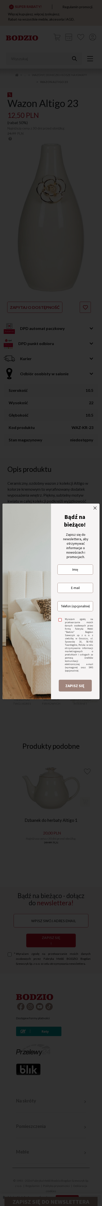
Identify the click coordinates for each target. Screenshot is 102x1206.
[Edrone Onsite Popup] (51, 603)
